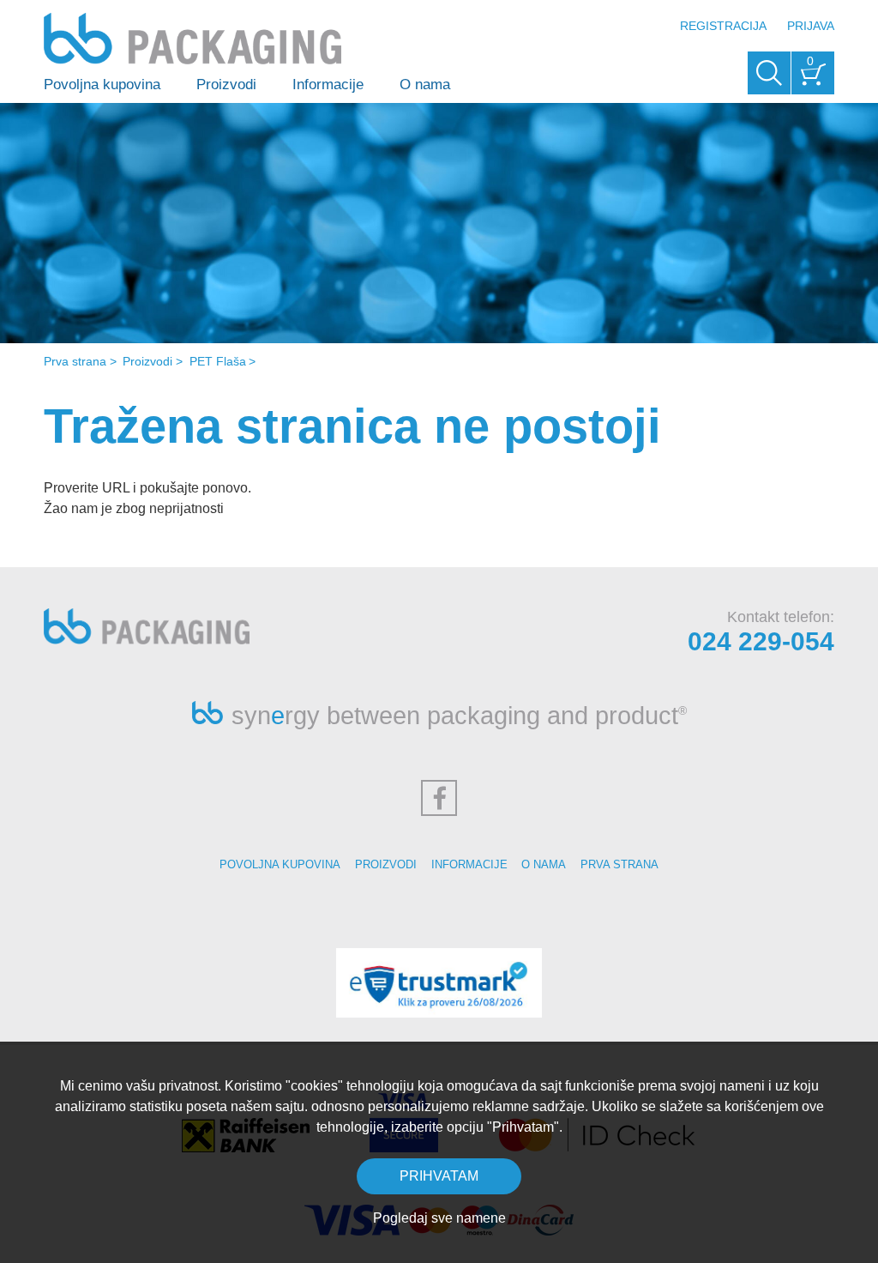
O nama (425, 84)
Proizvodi (226, 84)
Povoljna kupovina (102, 84)
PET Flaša (217, 361)
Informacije (328, 84)
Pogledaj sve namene (439, 1218)
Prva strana (75, 361)
